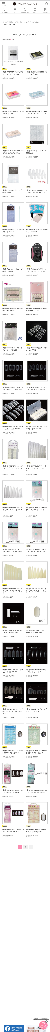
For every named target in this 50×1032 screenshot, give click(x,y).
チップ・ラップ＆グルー (32, 22)
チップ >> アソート (10, 24)
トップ (5, 22)
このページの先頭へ (41, 1019)
